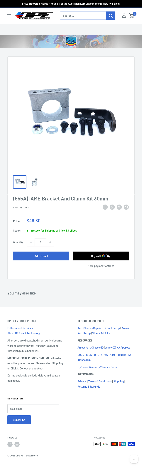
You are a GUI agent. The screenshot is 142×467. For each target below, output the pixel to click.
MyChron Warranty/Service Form (97, 367)
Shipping (118, 381)
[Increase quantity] (50, 242)
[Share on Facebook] (105, 207)
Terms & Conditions (100, 381)
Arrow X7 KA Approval (118, 347)
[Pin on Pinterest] (112, 207)
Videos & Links (101, 333)
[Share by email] (126, 207)
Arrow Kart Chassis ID (90, 347)
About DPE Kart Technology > (24, 333)
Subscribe (19, 419)
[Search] (110, 15)
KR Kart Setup (111, 328)
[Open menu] (9, 15)
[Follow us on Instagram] (17, 444)
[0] (131, 15)
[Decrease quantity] (31, 242)
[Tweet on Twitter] (119, 207)
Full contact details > (20, 328)
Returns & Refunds (88, 386)
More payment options (100, 265)
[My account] (124, 16)
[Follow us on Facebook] (10, 444)
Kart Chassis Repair (89, 328)
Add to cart (41, 256)
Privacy (82, 381)
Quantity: (18, 242)
